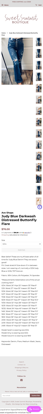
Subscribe (36, 395)
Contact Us (21, 365)
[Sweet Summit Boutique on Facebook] (21, 380)
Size (3, 240)
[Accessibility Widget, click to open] (40, 207)
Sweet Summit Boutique (23, 401)
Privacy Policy (21, 370)
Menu (6, 5)
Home (4, 33)
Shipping (5, 235)
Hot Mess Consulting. (30, 404)
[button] (22, 233)
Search (21, 362)
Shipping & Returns (21, 367)
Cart (40, 5)
